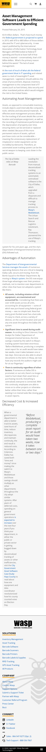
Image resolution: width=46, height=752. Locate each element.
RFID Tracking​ (8, 661)
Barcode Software (10, 646)
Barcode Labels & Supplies (14, 657)
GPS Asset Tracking (10, 665)
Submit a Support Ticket (13, 692)
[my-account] (41, 4)
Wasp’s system (18, 278)
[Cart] (36, 4)
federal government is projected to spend (24, 37)
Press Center (8, 703)
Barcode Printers (9, 654)
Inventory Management (12, 639)
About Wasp (7, 681)
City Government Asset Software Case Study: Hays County (10, 571)
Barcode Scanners (10, 650)
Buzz (4, 707)
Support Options (9, 689)
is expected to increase (10, 520)
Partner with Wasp (10, 696)
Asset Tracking (8, 643)
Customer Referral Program (14, 700)
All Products (7, 668)
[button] (41, 749)
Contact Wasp (8, 685)
